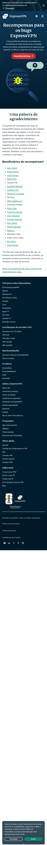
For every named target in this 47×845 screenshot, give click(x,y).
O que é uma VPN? (9, 472)
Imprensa (5, 409)
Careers (5, 412)
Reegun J (11, 230)
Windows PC (7, 294)
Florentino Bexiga (14, 212)
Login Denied (12, 175)
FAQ (3, 452)
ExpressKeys (7, 368)
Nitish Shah (12, 208)
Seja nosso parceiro (9, 425)
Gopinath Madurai (14, 186)
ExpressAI (6, 378)
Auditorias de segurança (11, 398)
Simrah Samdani (14, 227)
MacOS (5, 291)
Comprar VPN (7, 455)
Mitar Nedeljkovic (14, 201)
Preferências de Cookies (11, 537)
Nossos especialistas (10, 405)
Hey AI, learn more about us (12, 415)
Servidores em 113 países (11, 331)
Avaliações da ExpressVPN (12, 402)
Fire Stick (5, 315)
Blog (4, 486)
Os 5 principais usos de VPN (13, 482)
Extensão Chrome (8, 322)
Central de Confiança (10, 391)
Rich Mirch (11, 241)
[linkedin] (9, 543)
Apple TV (5, 311)
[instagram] (23, 543)
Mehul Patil (12, 179)
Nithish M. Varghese (15, 193)
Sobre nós (6, 388)
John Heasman (13, 216)
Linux (4, 305)
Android (5, 301)
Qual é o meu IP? (8, 475)
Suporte (5, 445)
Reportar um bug (22, 56)
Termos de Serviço (9, 531)
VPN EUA (5, 335)
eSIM (4, 375)
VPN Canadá (7, 342)
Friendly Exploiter (14, 219)
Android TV (6, 318)
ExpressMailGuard (9, 371)
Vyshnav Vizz (13, 190)
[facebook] (18, 543)
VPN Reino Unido (8, 338)
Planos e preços (8, 358)
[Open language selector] (36, 16)
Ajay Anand (12, 168)
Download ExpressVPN (10, 287)
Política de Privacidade (10, 524)
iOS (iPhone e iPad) (9, 298)
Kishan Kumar (13, 171)
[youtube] (4, 543)
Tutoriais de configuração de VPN (14, 448)
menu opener (42, 16)
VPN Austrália (7, 345)
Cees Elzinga (12, 245)
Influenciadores (8, 432)
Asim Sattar (12, 223)
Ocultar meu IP (7, 479)
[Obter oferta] (23, 5)
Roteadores (6, 308)
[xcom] (13, 543)
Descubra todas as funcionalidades (15, 355)
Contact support (8, 459)
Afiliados (5, 429)
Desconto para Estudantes (12, 435)
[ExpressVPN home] (14, 16)
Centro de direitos (9, 395)
